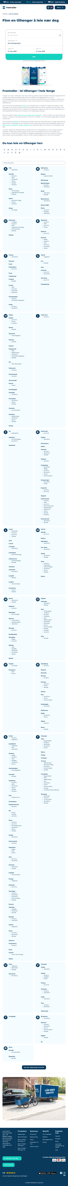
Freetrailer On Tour (34, 1143)
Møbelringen (15, 352)
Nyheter (45, 1137)
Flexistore (47, 187)
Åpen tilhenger (22, 1137)
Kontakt (57, 1138)
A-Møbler (14, 222)
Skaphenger (21, 1134)
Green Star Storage (17, 954)
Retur (37, 48)
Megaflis (46, 211)
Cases (31, 1139)
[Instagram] (64, 1173)
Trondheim (38, 115)
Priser (57, 1141)
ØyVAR (14, 1058)
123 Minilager (15, 191)
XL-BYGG (14, 204)
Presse (45, 1142)
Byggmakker (48, 741)
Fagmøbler (47, 565)
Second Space (16, 229)
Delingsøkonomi (48, 1139)
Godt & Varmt (15, 620)
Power (14, 181)
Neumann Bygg (16, 200)
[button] (50, 7)
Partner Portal (34, 1146)
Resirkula (14, 292)
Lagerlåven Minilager (18, 192)
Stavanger (31, 115)
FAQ (56, 1150)
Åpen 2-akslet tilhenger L (22, 1144)
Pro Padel (14, 210)
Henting (10, 48)
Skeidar (14, 183)
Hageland (27, 125)
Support (57, 1136)
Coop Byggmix (16, 335)
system (24, 105)
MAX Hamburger (17, 364)
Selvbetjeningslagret (18, 300)
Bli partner (33, 1134)
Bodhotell (47, 467)
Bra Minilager (16, 614)
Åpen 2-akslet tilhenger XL (22, 1149)
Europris (8, 125)
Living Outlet (48, 799)
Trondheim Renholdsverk (51, 790)
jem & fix (46, 210)
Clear (60, 35)
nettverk (15, 121)
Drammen (20, 115)
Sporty (14, 654)
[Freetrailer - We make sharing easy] (9, 7)
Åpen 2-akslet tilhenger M (22, 1140)
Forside (5, 14)
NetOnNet (47, 621)
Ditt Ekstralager (16, 439)
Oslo (25, 115)
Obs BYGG (15, 125)
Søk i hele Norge (12, 32)
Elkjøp (21, 125)
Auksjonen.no (16, 797)
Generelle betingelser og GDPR (59, 1145)
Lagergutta (15, 433)
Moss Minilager (48, 567)
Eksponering (34, 1137)
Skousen (14, 184)
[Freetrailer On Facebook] (61, 1173)
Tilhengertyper (11, 40)
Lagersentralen (48, 176)
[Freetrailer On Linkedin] (64, 1175)
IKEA (4, 125)
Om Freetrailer (47, 1134)
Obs (13, 747)
